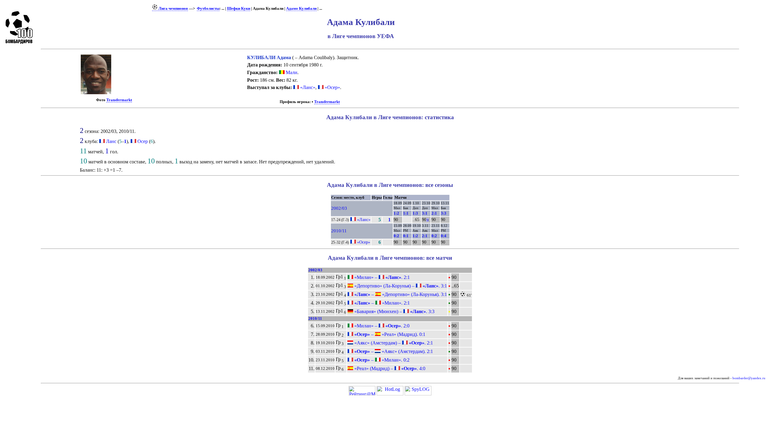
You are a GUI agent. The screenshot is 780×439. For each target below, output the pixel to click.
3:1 (424, 213)
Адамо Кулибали (301, 8)
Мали (291, 72)
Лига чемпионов (173, 8)
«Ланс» (307, 87)
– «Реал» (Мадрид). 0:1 (389, 334)
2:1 (434, 213)
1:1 (406, 213)
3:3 (443, 213)
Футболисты (208, 8)
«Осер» (332, 87)
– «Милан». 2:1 (381, 302)
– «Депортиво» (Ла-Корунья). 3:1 (400, 294)
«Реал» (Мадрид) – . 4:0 (389, 368)
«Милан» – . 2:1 (381, 277)
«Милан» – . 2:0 (381, 325)
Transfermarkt (119, 100)
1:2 (396, 213)
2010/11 (339, 230)
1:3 (415, 213)
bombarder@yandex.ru (748, 378)
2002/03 (339, 208)
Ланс (111, 141)
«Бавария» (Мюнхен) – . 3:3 (393, 311)
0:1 (406, 236)
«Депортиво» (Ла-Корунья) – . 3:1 (400, 285)
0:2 (396, 236)
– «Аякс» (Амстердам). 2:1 (393, 351)
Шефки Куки (238, 8)
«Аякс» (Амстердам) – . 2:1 (393, 342)
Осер (142, 141)
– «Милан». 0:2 (381, 359)
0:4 (443, 236)
